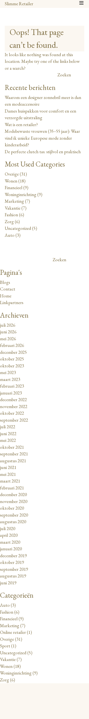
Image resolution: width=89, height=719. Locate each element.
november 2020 (13, 501)
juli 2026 (7, 325)
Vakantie (12, 208)
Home (5, 296)
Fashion (11, 215)
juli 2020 (7, 529)
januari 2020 (11, 549)
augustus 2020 (13, 522)
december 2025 (13, 352)
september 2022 (14, 420)
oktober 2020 (12, 508)
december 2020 (13, 494)
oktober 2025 (12, 359)
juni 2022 (8, 434)
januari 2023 (11, 393)
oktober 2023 (12, 366)
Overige (12, 174)
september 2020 (14, 515)
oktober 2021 (12, 447)
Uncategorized (18, 228)
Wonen (11, 181)
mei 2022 (8, 440)
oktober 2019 (12, 562)
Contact (7, 289)
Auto (9, 235)
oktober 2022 (12, 413)
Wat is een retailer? (21, 125)
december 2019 (13, 556)
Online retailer (13, 632)
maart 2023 (10, 379)
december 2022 (13, 400)
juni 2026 (8, 332)
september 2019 (14, 569)
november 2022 (13, 406)
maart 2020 (10, 542)
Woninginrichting (20, 194)
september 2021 (14, 454)
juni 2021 (8, 467)
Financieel (13, 188)
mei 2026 (8, 339)
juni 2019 (8, 583)
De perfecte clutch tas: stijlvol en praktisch (43, 152)
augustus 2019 (13, 576)
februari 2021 (12, 488)
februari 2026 (12, 345)
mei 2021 (8, 474)
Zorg (9, 222)
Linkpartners (11, 302)
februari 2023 (12, 386)
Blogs (5, 282)
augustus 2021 (13, 461)
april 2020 (9, 535)
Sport (5, 646)
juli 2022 (7, 427)
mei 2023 (8, 372)
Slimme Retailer (19, 4)
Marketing (14, 201)
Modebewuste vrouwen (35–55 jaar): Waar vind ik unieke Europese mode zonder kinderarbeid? (42, 138)
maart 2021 (10, 481)
